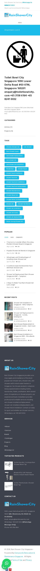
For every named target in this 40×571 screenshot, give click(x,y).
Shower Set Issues (12, 213)
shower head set (11, 177)
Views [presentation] (6, 237)
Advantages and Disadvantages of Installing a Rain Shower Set (19, 258)
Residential (10, 169)
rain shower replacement (14, 156)
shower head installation (14, 173)
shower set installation (13, 208)
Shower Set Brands (24, 204)
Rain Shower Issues (12, 151)
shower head (22, 169)
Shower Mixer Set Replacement (16, 199)
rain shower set (11, 160)
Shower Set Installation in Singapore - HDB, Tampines (23, 304)
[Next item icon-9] (28, 54)
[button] (6, 563)
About (7, 426)
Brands (6, 434)
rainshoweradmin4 (21, 309)
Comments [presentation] (19, 237)
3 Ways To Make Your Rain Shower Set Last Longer (20, 284)
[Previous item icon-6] (12, 54)
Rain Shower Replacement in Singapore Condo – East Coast (24, 325)
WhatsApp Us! (9, 450)
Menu (20, 23)
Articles (7, 127)
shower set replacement (14, 217)
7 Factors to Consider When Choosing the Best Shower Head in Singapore (20, 243)
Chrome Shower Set (12, 147)
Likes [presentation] (12, 237)
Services (8, 430)
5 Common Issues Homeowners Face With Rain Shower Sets (19, 267)
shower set (9, 204)
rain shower (28, 147)
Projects (7, 131)
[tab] (6, 237)
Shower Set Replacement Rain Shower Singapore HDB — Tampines (20, 275)
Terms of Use (17, 560)
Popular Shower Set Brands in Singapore (21, 250)
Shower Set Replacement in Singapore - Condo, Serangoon (23, 315)
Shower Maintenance (13, 191)
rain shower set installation (15, 164)
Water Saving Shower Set (14, 221)
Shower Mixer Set (12, 195)
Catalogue (8, 438)
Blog (6, 446)
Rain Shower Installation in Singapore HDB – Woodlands (24, 335)
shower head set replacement (16, 186)
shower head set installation (15, 182)
